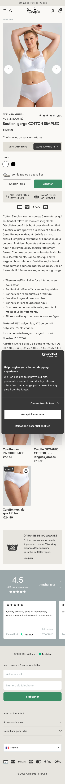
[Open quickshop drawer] (26, 471)
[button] (5, 164)
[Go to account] (53, 10)
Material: (9, 323)
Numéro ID (9, 338)
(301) (59, 115)
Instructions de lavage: (17, 333)
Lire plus (28, 557)
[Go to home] (33, 10)
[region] (32, 620)
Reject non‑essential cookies (32, 425)
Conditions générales (15, 731)
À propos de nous (13, 722)
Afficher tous (47, 584)
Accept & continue (32, 414)
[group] (17, 486)
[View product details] (17, 452)
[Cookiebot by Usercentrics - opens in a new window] (46, 355)
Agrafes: (8, 343)
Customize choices (42, 403)
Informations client (13, 713)
